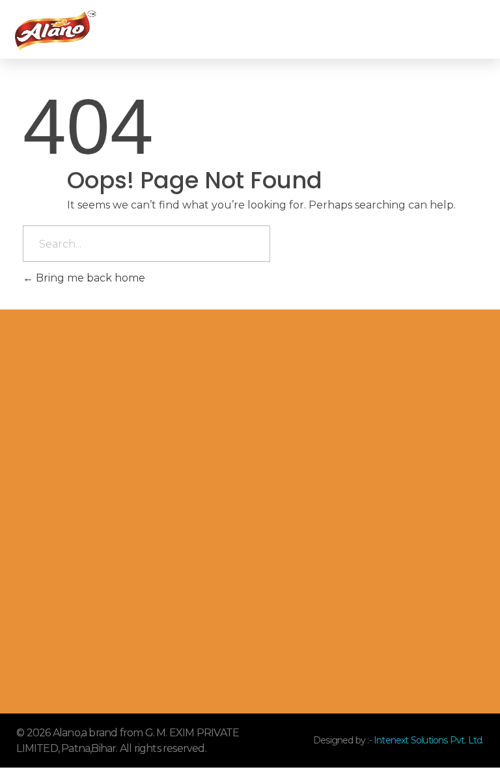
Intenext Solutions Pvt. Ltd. (428, 740)
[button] (358, 29)
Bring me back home (89, 278)
